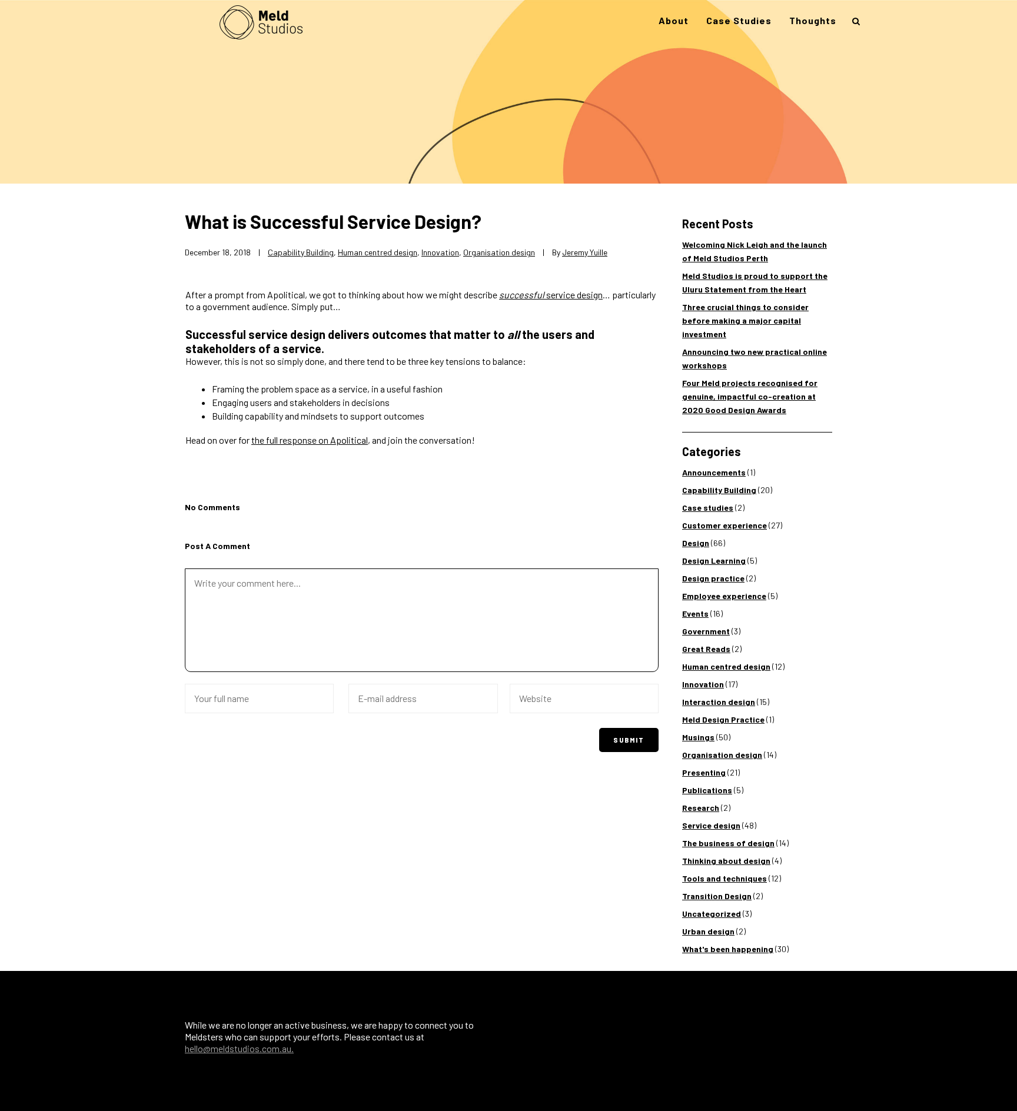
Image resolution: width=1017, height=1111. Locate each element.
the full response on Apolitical (309, 439)
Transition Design (717, 896)
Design (695, 543)
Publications (707, 790)
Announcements (714, 472)
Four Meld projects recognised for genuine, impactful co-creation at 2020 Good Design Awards (749, 396)
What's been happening (727, 949)
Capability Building (301, 252)
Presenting (704, 772)
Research (700, 808)
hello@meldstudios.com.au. (239, 1048)
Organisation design (499, 252)
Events (695, 613)
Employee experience (724, 596)
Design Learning (714, 561)
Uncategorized (711, 914)
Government (706, 631)
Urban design (708, 931)
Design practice (713, 578)
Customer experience (724, 525)
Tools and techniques (724, 878)
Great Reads (706, 649)
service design (551, 294)
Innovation (440, 252)
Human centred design (377, 252)
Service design (711, 825)
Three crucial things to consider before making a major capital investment (745, 320)
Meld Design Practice (723, 719)
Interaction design (718, 702)
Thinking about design (726, 861)
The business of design (728, 843)
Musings (698, 737)
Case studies (707, 508)
